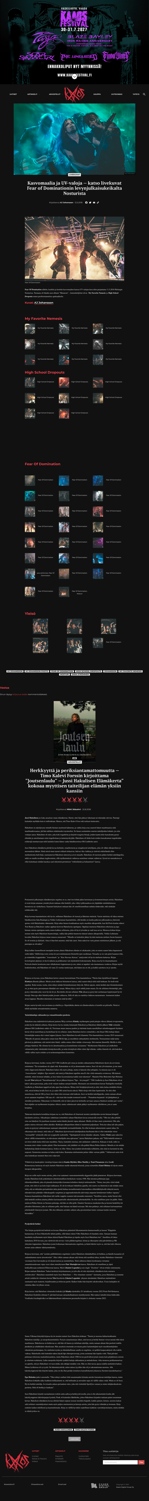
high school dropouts (88, 671)
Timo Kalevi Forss (84, 1430)
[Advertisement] (74, 445)
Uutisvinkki (84, 1456)
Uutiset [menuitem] (13, 94)
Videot (35, 1461)
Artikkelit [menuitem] (32, 94)
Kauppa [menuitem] (97, 94)
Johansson (110, 671)
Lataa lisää (74, 1439)
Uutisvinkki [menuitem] (116, 94)
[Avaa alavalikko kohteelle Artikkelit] (39, 94)
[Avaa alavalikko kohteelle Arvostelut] (62, 94)
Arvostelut (74, 762)
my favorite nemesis (130, 671)
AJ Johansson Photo (37, 671)
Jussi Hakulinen (63, 1430)
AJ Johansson (43, 302)
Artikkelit (59, 1459)
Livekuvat (74, 175)
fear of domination (62, 671)
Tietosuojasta (85, 1459)
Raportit (59, 1456)
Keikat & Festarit (39, 1459)
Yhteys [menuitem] (136, 94)
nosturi (64, 674)
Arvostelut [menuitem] (54, 94)
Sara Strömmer (80, 674)
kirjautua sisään (20, 694)
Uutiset (35, 1456)
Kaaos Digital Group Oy (125, 1487)
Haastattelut (61, 1461)
